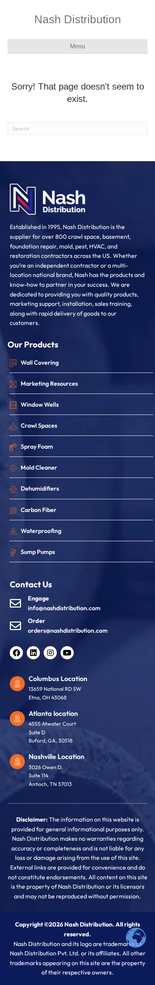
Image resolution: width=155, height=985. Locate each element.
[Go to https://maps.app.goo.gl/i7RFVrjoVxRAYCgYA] (81, 729)
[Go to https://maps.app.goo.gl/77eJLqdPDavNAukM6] (81, 689)
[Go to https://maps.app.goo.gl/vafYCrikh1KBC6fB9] (81, 772)
